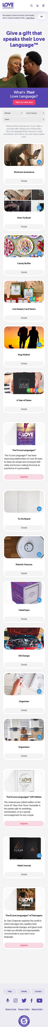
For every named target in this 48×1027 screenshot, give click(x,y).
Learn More (30, 18)
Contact (38, 991)
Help (10, 991)
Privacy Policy (24, 1009)
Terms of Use (10, 1009)
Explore (24, 476)
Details (24, 181)
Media (24, 991)
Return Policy (37, 1009)
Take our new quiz (24, 102)
